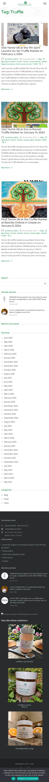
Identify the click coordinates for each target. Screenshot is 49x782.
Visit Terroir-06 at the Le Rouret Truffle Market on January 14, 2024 (23, 131)
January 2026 (9, 358)
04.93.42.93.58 (10, 526)
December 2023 (11, 450)
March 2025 (9, 394)
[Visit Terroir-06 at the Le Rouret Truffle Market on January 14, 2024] (24, 115)
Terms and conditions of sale (14, 554)
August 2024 (9, 422)
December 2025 (11, 362)
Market (44, 61)
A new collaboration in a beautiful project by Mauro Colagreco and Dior (26, 311)
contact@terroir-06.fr (13, 529)
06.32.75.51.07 (22, 526)
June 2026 (8, 338)
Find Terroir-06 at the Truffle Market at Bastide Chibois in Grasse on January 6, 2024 (24, 222)
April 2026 (8, 346)
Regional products (8, 64)
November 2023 (11, 454)
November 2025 (11, 366)
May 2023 (8, 470)
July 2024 (8, 426)
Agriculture (5, 61)
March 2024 (9, 438)
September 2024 (11, 418)
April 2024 (8, 434)
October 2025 (10, 370)
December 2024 (11, 406)
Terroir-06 (19, 764)
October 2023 (10, 458)
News (6, 499)
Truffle (35, 64)
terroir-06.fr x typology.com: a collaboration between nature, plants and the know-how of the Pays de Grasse (28, 600)
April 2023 (8, 474)
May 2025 (8, 386)
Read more (5, 89)
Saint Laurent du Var (24, 64)
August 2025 (9, 374)
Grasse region (29, 140)
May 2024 (8, 430)
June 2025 (8, 382)
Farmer (19, 61)
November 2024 (11, 410)
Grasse (26, 233)
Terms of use (7, 558)
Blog (40, 59)
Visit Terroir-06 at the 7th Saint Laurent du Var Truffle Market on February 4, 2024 (22, 51)
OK (13, 778)
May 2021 (8, 482)
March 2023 (9, 478)
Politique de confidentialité (28, 778)
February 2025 (10, 398)
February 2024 (10, 442)
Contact (5, 561)
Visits (6, 503)
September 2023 (11, 462)
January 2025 (9, 402)
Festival (20, 140)
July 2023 (8, 466)
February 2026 (10, 354)
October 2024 (10, 414)
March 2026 (9, 350)
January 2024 (9, 446)
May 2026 (8, 342)
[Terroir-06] (24, 6)
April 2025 (8, 390)
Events (13, 61)
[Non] (46, 775)
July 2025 (8, 378)
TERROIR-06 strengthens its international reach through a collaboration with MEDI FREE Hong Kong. (28, 299)
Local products (35, 61)
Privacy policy (8, 551)
